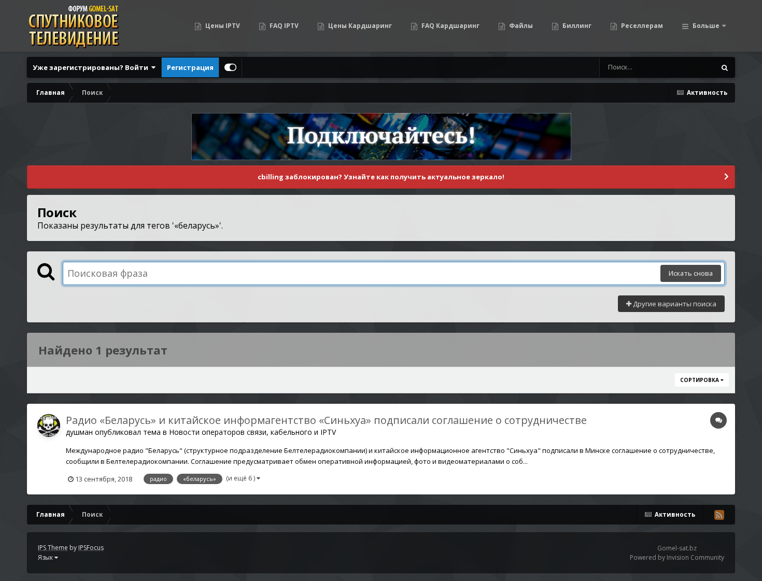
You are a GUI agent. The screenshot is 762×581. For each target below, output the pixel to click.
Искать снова (691, 273)
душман (79, 432)
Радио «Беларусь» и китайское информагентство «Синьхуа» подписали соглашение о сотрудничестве (326, 420)
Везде (692, 67)
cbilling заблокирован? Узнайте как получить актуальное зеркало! (381, 176)
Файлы (520, 25)
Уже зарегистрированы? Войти (92, 67)
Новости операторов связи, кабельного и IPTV (252, 432)
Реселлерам (641, 25)
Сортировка (700, 380)
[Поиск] (725, 67)
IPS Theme (53, 547)
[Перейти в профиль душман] (48, 425)
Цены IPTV (222, 25)
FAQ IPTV (283, 25)
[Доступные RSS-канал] (719, 515)
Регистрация (190, 67)
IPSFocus (91, 547)
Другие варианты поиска (673, 303)
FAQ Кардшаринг (449, 25)
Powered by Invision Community (677, 557)
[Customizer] (230, 67)
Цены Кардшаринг (359, 25)
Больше (706, 25)
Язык (46, 557)
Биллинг (576, 25)
